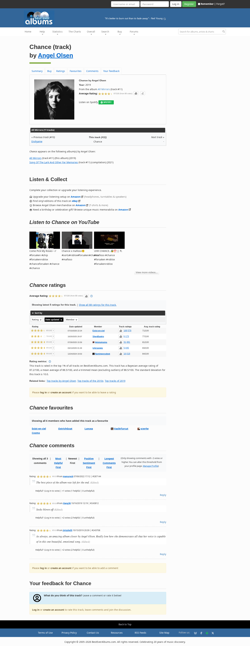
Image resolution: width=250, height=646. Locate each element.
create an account (61, 392)
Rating (35, 319)
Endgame (36, 141)
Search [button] (105, 31)
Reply (163, 495)
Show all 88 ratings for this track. (97, 304)
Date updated (52, 319)
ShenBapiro (98, 336)
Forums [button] (134, 31)
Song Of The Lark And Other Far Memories (53, 162)
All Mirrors (104, 89)
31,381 (127, 342)
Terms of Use (45, 632)
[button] (136, 93)
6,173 (126, 336)
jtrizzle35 (67, 530)
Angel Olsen (55, 55)
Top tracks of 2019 (115, 380)
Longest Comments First (109, 463)
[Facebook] (200, 632)
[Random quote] (164, 18)
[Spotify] (206, 632)
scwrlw (144, 428)
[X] (211, 632)
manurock (68, 476)
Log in (35, 609)
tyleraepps (98, 348)
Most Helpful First (58, 463)
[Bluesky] (194, 632)
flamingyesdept (102, 354)
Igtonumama (101, 342)
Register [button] (189, 4)
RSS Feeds (140, 632)
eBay (75, 201)
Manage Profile (150, 466)
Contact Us (93, 632)
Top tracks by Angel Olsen (61, 380)
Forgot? (220, 3)
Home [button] (28, 31)
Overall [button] (91, 31)
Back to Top (125, 624)
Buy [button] (120, 31)
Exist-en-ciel (99, 331)
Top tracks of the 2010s (90, 380)
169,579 (127, 330)
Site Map (164, 632)
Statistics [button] (57, 31)
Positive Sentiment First (89, 463)
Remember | (208, 3)
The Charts (75, 31)
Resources (117, 632)
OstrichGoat (65, 428)
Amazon (75, 196)
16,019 (127, 354)
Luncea (89, 428)
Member (70, 319)
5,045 (126, 348)
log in (43, 392)
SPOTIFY (107, 102)
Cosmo (36, 432)
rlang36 (67, 503)
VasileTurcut (121, 428)
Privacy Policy (69, 632)
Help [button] (42, 31)
